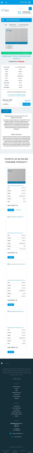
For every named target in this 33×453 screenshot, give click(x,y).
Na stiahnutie (16, 410)
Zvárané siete (16, 394)
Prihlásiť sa (23, 13)
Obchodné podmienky (16, 412)
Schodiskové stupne (16, 392)
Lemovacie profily (16, 396)
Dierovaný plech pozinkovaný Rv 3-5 (16, 280)
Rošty (16, 390)
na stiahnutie (20, 61)
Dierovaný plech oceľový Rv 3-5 (15, 232)
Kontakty (16, 416)
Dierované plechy (12, 24)
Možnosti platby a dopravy (16, 414)
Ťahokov (16, 388)
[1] (30, 8)
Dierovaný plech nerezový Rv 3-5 (16, 185)
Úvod (6, 24)
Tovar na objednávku (16, 408)
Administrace (23, 450)
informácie (6, 111)
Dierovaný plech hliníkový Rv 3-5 (16, 327)
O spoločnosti (16, 406)
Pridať (27, 104)
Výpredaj (16, 398)
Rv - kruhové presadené (23, 24)
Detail (10, 209)
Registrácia (29, 13)
